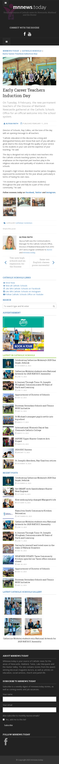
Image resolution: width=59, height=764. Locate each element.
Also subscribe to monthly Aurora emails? (21, 715)
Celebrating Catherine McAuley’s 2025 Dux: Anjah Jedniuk (35, 361)
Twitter (38, 192)
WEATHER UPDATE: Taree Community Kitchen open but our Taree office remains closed (35, 559)
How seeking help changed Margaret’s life (35, 499)
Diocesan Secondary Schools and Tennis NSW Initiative (34, 407)
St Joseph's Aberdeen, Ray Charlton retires (35, 460)
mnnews (29, 7)
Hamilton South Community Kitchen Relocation (33, 512)
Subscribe (8, 725)
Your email (7, 705)
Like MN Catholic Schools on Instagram (23, 291)
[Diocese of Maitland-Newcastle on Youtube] (29, 33)
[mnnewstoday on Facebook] (25, 33)
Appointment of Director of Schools (32, 394)
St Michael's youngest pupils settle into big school (34, 418)
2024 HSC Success (23, 449)
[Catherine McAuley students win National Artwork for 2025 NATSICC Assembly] (13, 605)
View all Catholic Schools (16, 285)
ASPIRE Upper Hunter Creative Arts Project (32, 440)
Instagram (50, 192)
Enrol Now (10, 282)
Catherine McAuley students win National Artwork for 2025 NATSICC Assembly (35, 372)
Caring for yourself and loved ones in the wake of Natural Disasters (34, 546)
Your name (7, 694)
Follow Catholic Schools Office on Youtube (24, 294)
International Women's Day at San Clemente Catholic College (31, 429)
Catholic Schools (24, 223)
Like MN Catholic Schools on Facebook (22, 288)
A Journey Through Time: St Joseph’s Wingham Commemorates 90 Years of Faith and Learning (33, 385)
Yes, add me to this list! (15, 719)
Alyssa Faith (26, 237)
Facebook (30, 192)
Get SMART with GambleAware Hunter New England (33, 490)
